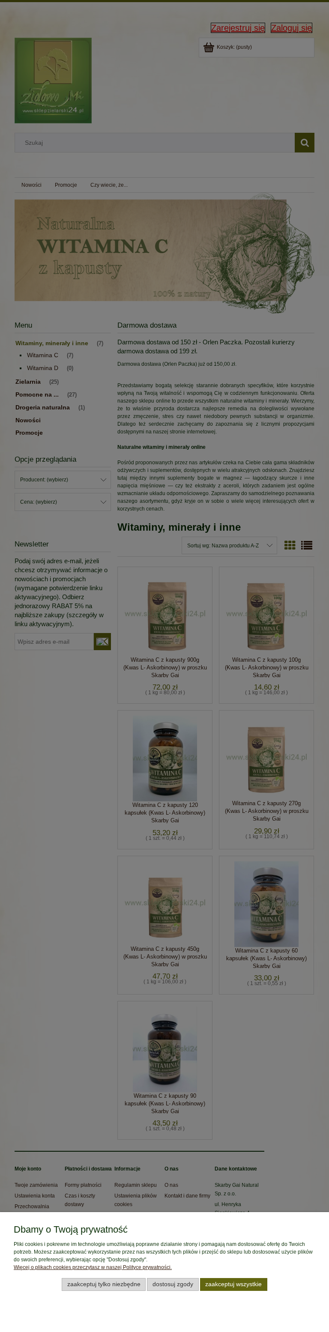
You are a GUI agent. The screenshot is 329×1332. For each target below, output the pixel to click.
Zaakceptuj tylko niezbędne (104, 1284)
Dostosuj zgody (173, 1284)
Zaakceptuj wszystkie (233, 1284)
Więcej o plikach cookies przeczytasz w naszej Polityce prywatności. (93, 1267)
